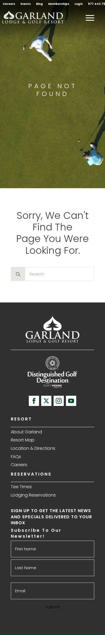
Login (79, 4)
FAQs (16, 457)
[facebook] (34, 401)
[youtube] (71, 401)
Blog (39, 4)
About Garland (26, 432)
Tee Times (21, 487)
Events (25, 4)
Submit (52, 607)
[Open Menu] (90, 17)
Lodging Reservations (33, 495)
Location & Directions (33, 448)
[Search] (18, 274)
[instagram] (59, 401)
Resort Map (22, 440)
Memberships (58, 4)
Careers (9, 4)
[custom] (46, 401)
